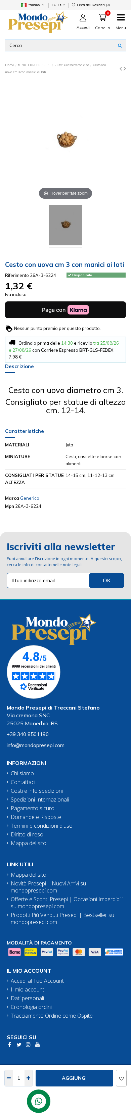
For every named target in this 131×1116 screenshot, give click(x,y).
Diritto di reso (27, 834)
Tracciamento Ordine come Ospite (52, 1015)
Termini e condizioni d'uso (42, 825)
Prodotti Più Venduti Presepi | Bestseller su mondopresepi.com (62, 919)
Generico (29, 498)
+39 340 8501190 (28, 734)
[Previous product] (122, 68)
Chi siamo (22, 773)
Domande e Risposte (36, 817)
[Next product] (125, 68)
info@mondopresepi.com (35, 745)
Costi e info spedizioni (37, 790)
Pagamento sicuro (32, 808)
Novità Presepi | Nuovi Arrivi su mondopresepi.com (48, 887)
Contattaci (23, 782)
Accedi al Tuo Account (37, 980)
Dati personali (27, 998)
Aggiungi (74, 1078)
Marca (12, 498)
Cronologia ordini (31, 1007)
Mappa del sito (28, 843)
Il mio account (27, 989)
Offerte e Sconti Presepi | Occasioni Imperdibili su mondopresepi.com (67, 903)
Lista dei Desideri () (93, 5)
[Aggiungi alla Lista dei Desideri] (121, 1078)
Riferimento (17, 275)
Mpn (9, 506)
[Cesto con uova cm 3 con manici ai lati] (65, 226)
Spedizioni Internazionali (40, 799)
